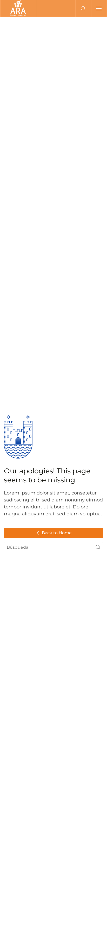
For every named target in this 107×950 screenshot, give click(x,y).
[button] (83, 8)
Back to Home (57, 532)
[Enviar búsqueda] (98, 547)
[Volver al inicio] (18, 8)
